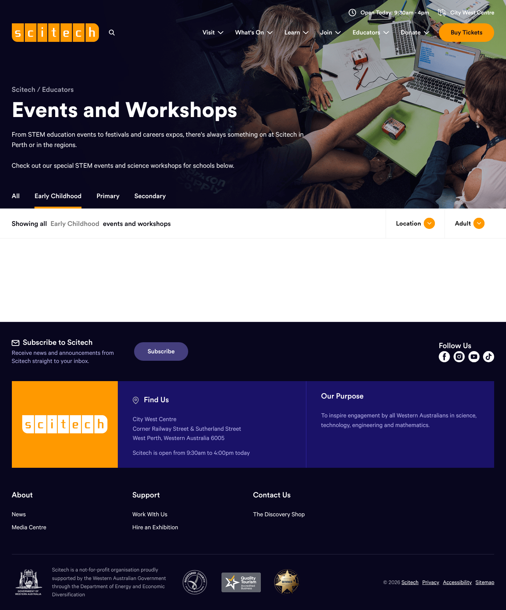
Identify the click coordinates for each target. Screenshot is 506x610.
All (16, 196)
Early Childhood (57, 196)
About (22, 495)
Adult (463, 223)
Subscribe (161, 351)
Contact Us (272, 495)
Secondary (150, 196)
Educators (58, 89)
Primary (107, 196)
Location (408, 223)
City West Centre (472, 13)
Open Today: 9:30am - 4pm (394, 12)
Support (146, 495)
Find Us (156, 399)
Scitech (24, 89)
